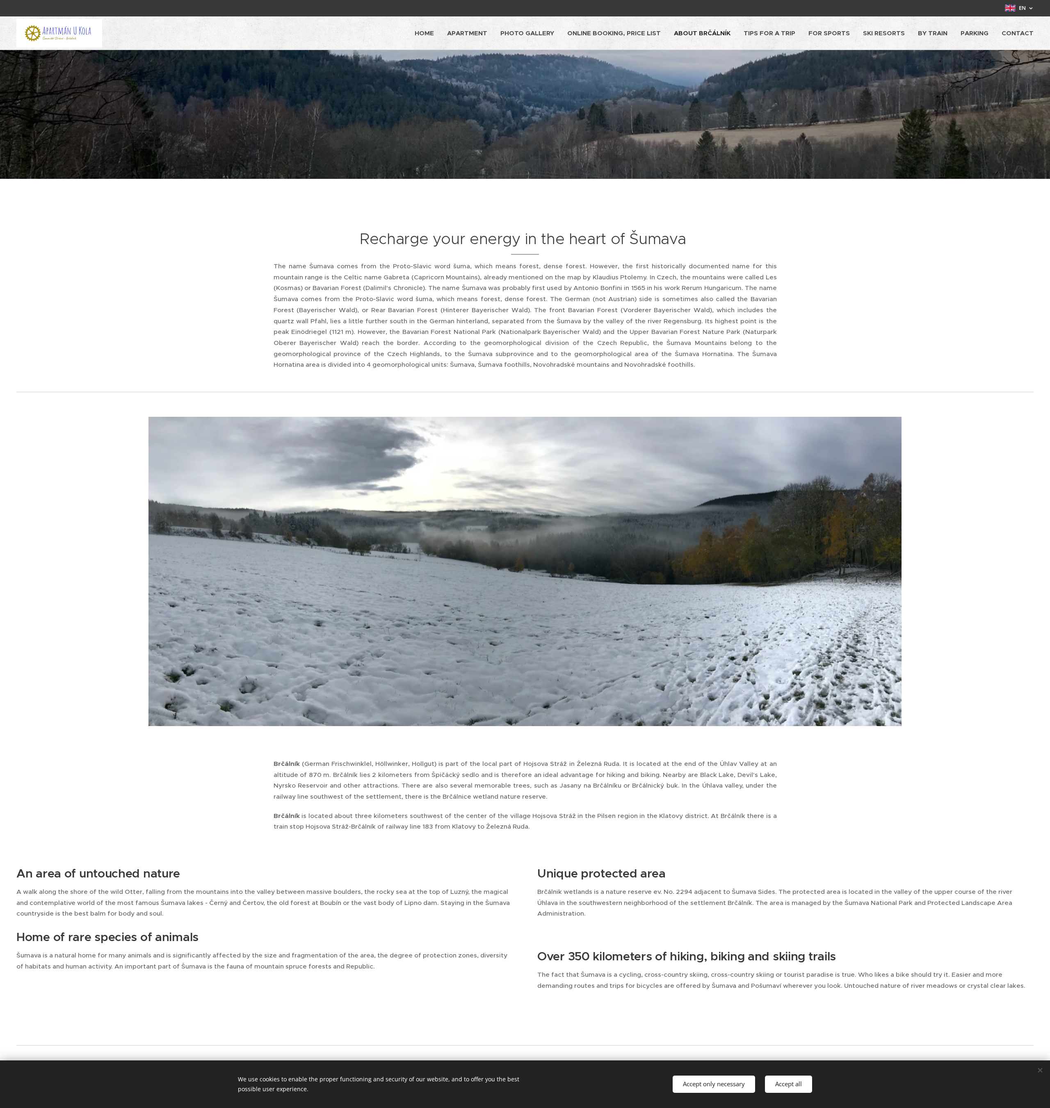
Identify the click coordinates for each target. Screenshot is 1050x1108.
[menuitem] (427, 33)
